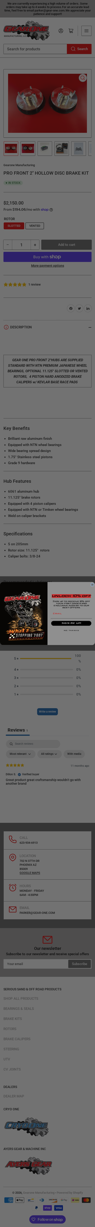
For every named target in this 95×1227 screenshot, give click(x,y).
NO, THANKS (71, 630)
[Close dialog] (92, 584)
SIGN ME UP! (71, 623)
